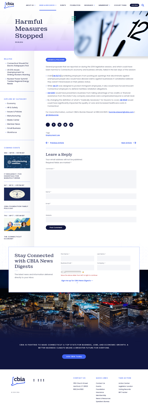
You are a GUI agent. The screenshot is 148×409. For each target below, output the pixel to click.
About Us (30, 5)
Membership (103, 5)
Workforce (12, 132)
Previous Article (57, 143)
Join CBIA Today (74, 356)
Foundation (75, 5)
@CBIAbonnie (52, 115)
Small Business (14, 128)
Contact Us (100, 383)
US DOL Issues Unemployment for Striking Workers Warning (18, 72)
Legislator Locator (126, 386)
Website (49, 215)
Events (63, 5)
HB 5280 (51, 93)
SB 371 (55, 86)
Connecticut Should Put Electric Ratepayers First (18, 64)
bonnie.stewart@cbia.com (121, 112)
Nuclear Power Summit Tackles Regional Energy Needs (18, 81)
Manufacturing (13, 116)
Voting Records (125, 389)
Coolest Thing (120, 5)
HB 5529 (123, 100)
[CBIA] (9, 5)
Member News (13, 124)
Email (48, 204)
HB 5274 (57, 75)
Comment (50, 169)
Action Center (124, 383)
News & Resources (47, 5)
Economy (11, 103)
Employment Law (53, 135)
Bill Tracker (123, 392)
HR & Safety (12, 107)
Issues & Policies (14, 111)
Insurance (88, 5)
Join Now (134, 5)
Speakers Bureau (102, 401)
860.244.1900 (78, 389)
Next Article (126, 143)
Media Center (13, 120)
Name (48, 192)
